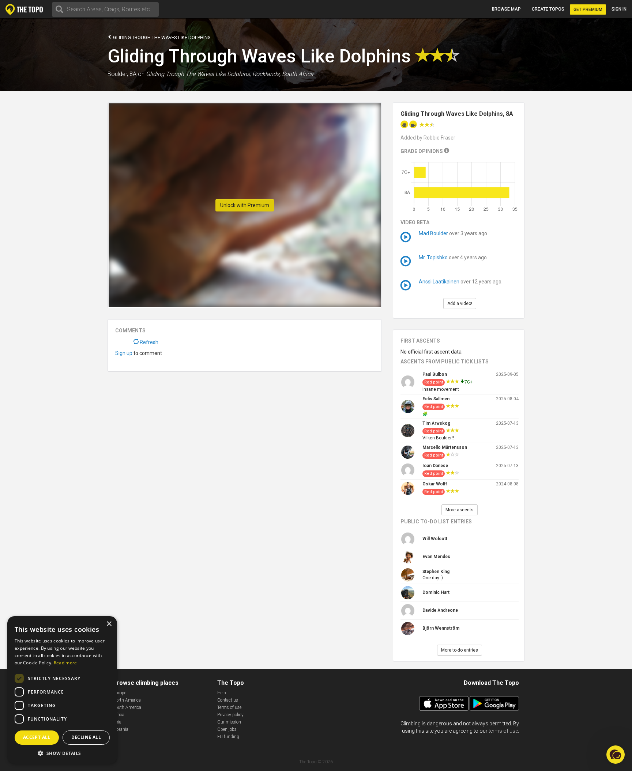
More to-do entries (459, 650)
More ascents (459, 509)
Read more (65, 663)
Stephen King (435, 571)
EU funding (228, 736)
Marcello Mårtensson (444, 447)
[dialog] (62, 690)
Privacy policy (230, 714)
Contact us (227, 700)
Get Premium (587, 9)
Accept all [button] (36, 737)
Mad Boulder (433, 233)
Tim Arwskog (436, 423)
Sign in (619, 9)
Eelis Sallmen (435, 398)
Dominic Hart (435, 592)
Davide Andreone (440, 610)
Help (221, 692)
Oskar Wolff (434, 483)
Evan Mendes (436, 556)
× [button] (109, 624)
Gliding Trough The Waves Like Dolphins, (198, 73)
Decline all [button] (86, 737)
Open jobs (227, 729)
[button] (62, 752)
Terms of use (229, 707)
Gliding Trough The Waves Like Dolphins (161, 37)
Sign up (123, 353)
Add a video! (459, 303)
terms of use (503, 731)
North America (127, 700)
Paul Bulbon (434, 374)
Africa (118, 714)
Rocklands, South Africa (282, 73)
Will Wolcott (434, 538)
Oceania (120, 729)
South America (127, 707)
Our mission (229, 722)
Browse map (506, 9)
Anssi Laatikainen (439, 282)
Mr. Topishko (433, 257)
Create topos (548, 9)
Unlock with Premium (244, 205)
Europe (119, 692)
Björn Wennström (440, 628)
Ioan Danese (435, 465)
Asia (117, 722)
